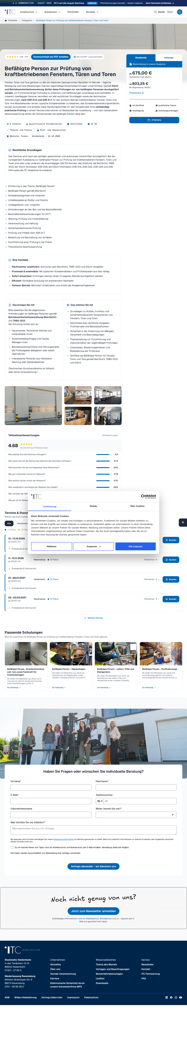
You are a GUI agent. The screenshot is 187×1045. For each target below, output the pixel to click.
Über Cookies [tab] (137, 506)
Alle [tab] (9, 523)
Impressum (73, 997)
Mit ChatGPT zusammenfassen (90, 57)
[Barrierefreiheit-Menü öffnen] (183, 522)
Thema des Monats (106, 964)
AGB (7, 997)
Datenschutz (91, 997)
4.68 (24, 57)
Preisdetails (135, 93)
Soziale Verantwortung (63, 973)
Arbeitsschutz (27, 12)
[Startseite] (10, 12)
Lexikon (100, 978)
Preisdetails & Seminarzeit (24, 568)
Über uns (55, 969)
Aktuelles (91, 12)
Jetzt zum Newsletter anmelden (93, 911)
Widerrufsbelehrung (25, 997)
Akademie (141, 57)
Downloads (102, 983)
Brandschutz (51, 12)
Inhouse (168, 57)
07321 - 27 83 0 (13, 970)
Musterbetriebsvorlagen (109, 973)
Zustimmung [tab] (49, 506)
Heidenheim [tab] (23, 523)
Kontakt (145, 969)
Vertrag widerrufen (51, 997)
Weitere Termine (95, 618)
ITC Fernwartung (150, 973)
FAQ (143, 978)
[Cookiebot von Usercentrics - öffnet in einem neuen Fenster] (143, 496)
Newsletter (147, 964)
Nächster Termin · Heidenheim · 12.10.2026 (35, 136)
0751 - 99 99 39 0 (14, 986)
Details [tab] (93, 506)
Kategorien (27, 20)
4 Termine (156, 120)
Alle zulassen (135, 546)
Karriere (54, 978)
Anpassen (92, 546)
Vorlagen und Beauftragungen (112, 969)
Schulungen (73, 12)
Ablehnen (52, 546)
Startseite (12, 20)
